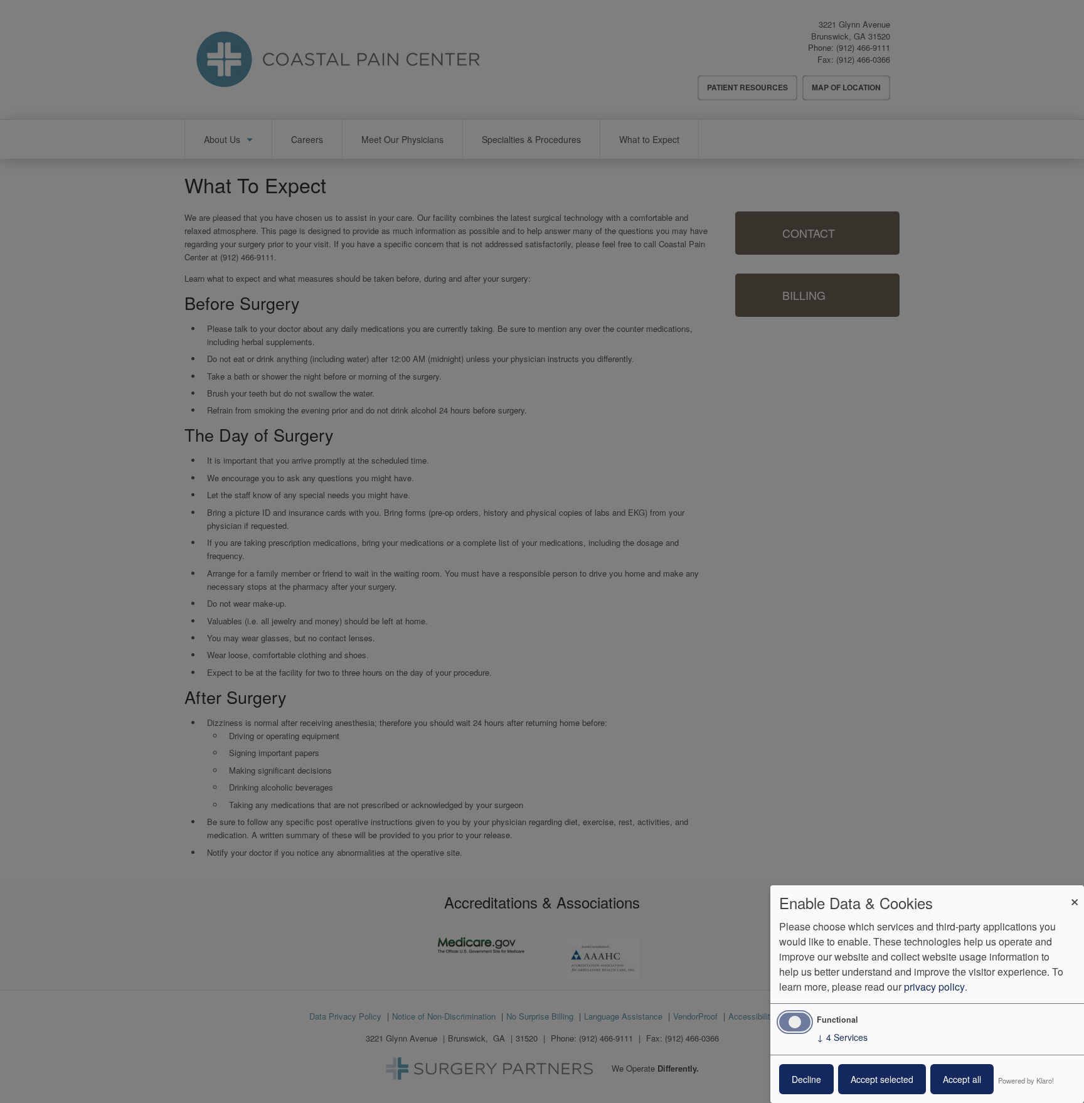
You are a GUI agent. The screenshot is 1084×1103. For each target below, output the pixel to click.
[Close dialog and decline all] (1074, 893)
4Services (842, 1037)
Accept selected (882, 1079)
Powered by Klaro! (1026, 1080)
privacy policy (934, 986)
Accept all (962, 1079)
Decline (806, 1079)
